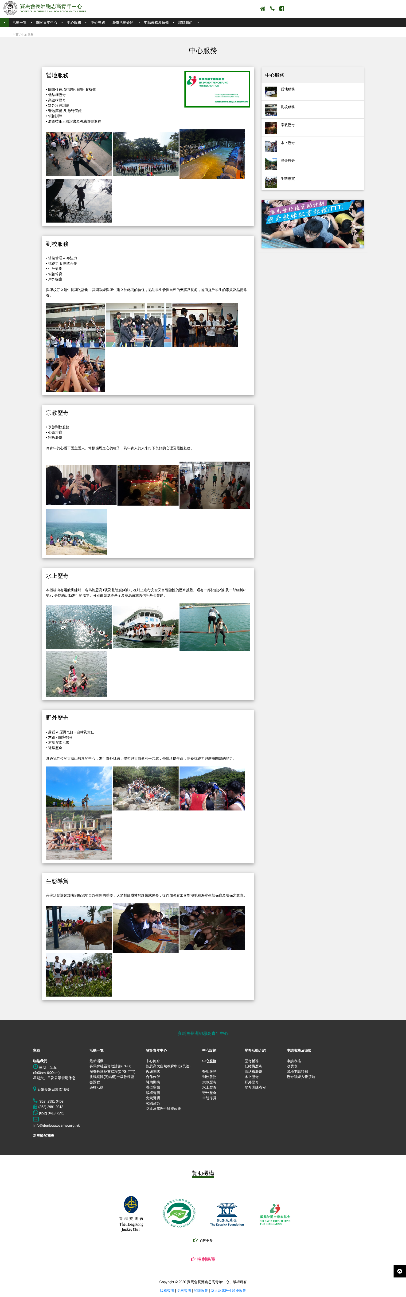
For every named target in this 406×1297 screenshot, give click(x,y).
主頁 (15, 34)
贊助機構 (153, 1082)
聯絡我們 (185, 22)
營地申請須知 (297, 1072)
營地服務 (209, 1072)
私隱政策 (153, 1103)
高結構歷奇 (253, 1072)
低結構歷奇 (253, 1066)
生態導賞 (209, 1098)
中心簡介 (153, 1061)
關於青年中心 (46, 22)
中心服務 (74, 22)
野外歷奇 (209, 1093)
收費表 (292, 1066)
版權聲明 (153, 1093)
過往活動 (97, 1087)
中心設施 (98, 22)
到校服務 (209, 1077)
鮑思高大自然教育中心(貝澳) (168, 1066)
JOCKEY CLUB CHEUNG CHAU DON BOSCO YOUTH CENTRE (53, 11)
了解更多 (205, 1240)
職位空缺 (153, 1087)
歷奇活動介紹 (122, 22)
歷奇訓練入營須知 (301, 1077)
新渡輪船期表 (43, 1135)
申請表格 (294, 1061)
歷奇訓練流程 (255, 1087)
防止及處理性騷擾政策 (163, 1108)
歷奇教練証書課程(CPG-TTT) (112, 1072)
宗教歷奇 (209, 1082)
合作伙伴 (153, 1077)
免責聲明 (153, 1098)
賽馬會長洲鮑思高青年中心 (51, 6)
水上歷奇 (209, 1087)
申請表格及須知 (156, 22)
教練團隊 (153, 1072)
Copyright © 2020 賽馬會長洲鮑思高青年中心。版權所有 (203, 1282)
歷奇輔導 (252, 1061)
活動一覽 (19, 22)
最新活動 (97, 1061)
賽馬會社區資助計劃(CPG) (110, 1066)
